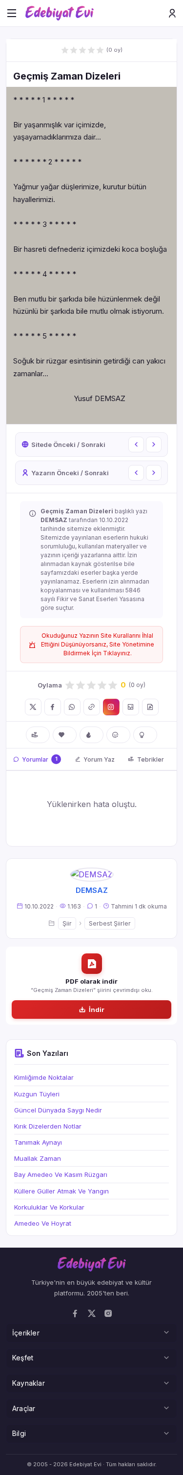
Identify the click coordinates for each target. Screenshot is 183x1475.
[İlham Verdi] (145, 735)
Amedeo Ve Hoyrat (42, 1223)
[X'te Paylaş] (33, 707)
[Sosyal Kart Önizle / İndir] (130, 707)
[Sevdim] (65, 735)
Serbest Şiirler (110, 923)
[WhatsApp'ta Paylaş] (72, 707)
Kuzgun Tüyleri (37, 1094)
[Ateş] (91, 735)
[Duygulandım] (118, 735)
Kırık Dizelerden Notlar (47, 1126)
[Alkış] (38, 735)
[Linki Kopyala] (91, 707)
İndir (96, 1009)
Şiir (67, 923)
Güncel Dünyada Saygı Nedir (58, 1110)
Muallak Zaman (37, 1158)
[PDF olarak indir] (150, 707)
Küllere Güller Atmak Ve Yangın (61, 1191)
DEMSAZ (92, 890)
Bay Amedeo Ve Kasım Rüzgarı (60, 1174)
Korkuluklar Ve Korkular (49, 1207)
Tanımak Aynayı (38, 1142)
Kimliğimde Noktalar (44, 1077)
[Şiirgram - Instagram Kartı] (111, 707)
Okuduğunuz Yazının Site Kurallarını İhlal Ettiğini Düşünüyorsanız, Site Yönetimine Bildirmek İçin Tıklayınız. (97, 644)
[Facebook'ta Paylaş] (52, 707)
